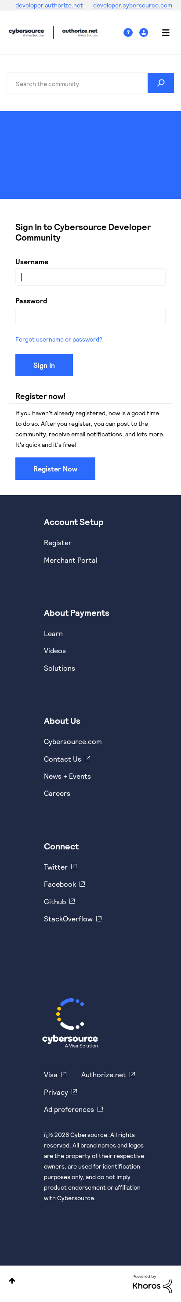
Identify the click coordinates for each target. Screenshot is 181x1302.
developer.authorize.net (49, 5)
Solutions (59, 668)
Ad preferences (69, 1109)
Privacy (56, 1092)
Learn (53, 633)
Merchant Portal (71, 560)
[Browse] (161, 32)
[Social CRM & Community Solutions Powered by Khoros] (152, 1283)
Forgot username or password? (58, 339)
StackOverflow (68, 918)
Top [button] (12, 1280)
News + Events (67, 776)
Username (31, 261)
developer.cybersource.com (132, 5)
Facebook (60, 884)
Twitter (56, 867)
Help (131, 32)
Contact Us (62, 759)
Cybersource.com (73, 741)
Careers (57, 793)
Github (55, 901)
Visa (51, 1074)
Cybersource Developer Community (26, 32)
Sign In (144, 32)
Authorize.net (103, 1074)
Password (31, 300)
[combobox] (90, 83)
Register (58, 542)
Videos (55, 650)
